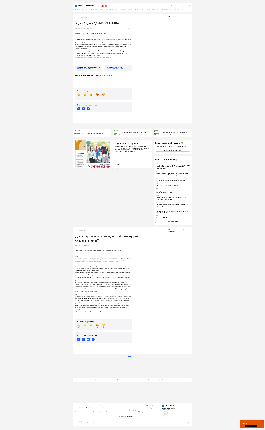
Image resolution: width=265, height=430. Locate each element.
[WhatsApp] (93, 339)
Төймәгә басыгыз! (251, 426)
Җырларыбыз (99, 379)
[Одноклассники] (83, 108)
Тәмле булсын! (166, 9)
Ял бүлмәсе (176, 9)
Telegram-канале (83, 68)
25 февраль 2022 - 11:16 (80, 28)
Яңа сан (184, 9)
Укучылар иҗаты (110, 379)
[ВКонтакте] (78, 108)
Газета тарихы (139, 9)
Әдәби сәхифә (114, 9)
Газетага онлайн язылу (82, 9)
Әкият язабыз (156, 9)
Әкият (148, 9)
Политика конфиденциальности (83, 423)
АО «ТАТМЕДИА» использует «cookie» (84, 422)
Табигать (132, 379)
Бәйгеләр (123, 9)
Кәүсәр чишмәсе (82, 17)
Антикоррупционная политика (82, 421)
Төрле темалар (176, 379)
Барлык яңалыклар (173, 221)
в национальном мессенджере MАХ (116, 68)
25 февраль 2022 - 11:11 (80, 245)
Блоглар (130, 9)
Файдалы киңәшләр (154, 379)
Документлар (88, 379)
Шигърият (94, 9)
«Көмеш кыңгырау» (106, 75)
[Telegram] (88, 108)
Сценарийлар (104, 9)
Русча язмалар (141, 379)
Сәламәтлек (165, 379)
